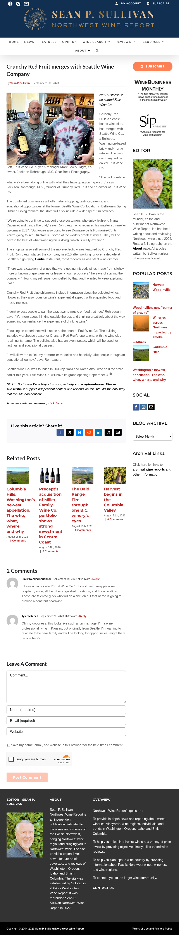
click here (55, 403)
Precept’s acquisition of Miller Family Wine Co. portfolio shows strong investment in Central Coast (50, 516)
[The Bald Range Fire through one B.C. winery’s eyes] (83, 469)
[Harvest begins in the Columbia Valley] (115, 469)
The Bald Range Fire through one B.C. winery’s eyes (80, 505)
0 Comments (18, 540)
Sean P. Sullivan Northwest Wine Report (59, 928)
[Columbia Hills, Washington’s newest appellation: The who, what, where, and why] (18, 469)
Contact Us (103, 888)
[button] (97, 50)
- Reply (95, 579)
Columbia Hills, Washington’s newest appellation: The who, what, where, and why (21, 510)
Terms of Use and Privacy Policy (152, 928)
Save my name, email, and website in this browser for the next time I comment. (67, 745)
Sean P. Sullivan (20, 83)
